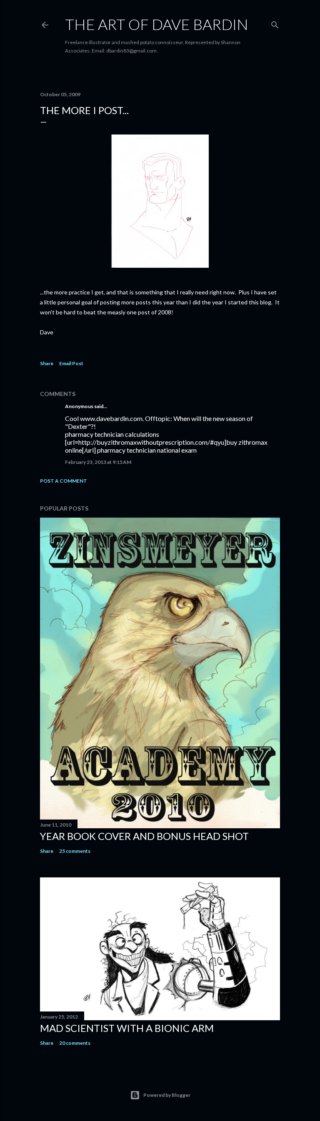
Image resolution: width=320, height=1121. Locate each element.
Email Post (71, 363)
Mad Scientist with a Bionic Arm (127, 1028)
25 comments (74, 851)
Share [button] (46, 363)
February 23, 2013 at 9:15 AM (98, 462)
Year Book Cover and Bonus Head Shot (144, 836)
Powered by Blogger (166, 1095)
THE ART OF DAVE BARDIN (156, 24)
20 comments (74, 1043)
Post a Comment (63, 481)
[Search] (275, 23)
